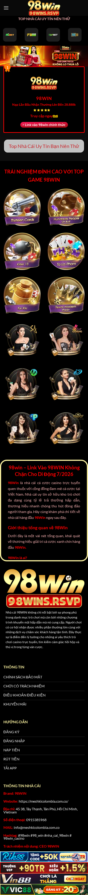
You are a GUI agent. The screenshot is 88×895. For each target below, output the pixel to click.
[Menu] (6, 7)
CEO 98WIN (49, 846)
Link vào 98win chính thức (45, 125)
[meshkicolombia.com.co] (44, 8)
